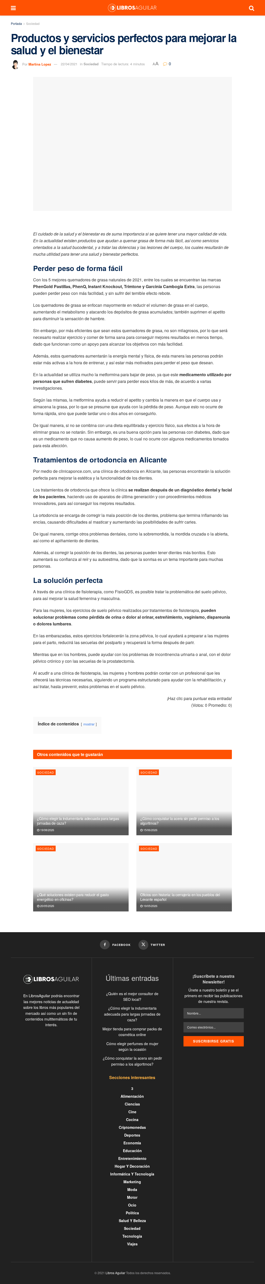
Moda (132, 1189)
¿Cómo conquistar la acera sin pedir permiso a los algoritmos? (179, 821)
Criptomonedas (132, 1127)
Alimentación (132, 1096)
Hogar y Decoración (132, 1166)
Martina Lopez (39, 63)
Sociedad (33, 23)
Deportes (132, 1135)
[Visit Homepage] (132, 8)
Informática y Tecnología (132, 1173)
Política (132, 1212)
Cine (132, 1111)
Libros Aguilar (115, 1273)
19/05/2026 (150, 906)
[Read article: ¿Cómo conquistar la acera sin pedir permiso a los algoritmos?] (184, 801)
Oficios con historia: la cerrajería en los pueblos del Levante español (180, 897)
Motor (132, 1197)
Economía (132, 1142)
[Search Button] (251, 8)
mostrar (88, 724)
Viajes (132, 1243)
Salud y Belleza (132, 1220)
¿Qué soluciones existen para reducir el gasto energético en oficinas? (73, 897)
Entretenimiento (132, 1158)
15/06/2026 (150, 830)
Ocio (132, 1205)
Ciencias (132, 1104)
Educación (132, 1150)
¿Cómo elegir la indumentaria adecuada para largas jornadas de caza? (78, 821)
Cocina (132, 1119)
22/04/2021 (69, 63)
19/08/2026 (46, 830)
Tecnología (132, 1236)
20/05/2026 (46, 906)
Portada (16, 23)
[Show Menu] (13, 8)
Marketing (132, 1181)
